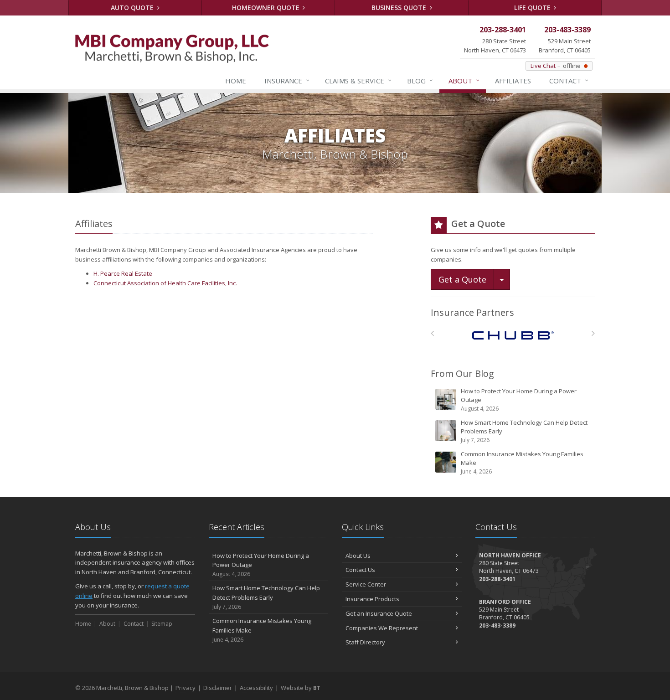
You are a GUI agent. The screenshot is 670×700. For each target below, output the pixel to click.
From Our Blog (462, 373)
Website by (300, 688)
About (463, 80)
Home (235, 80)
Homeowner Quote (266, 7)
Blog (420, 80)
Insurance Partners (472, 312)
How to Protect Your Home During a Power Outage (519, 399)
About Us (358, 555)
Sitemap (161, 624)
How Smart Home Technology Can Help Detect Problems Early (524, 431)
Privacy (185, 688)
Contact (568, 80)
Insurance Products (372, 599)
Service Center (365, 584)
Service (358, 80)
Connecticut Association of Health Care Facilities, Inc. (165, 283)
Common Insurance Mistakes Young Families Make (522, 462)
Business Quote (399, 7)
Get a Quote (462, 279)
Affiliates (513, 80)
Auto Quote (133, 7)
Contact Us (360, 570)
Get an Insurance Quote (378, 613)
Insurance (286, 80)
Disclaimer (217, 688)
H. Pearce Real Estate (122, 273)
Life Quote (533, 7)
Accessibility (256, 688)
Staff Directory (365, 642)
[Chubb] (513, 335)
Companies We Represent (381, 628)
